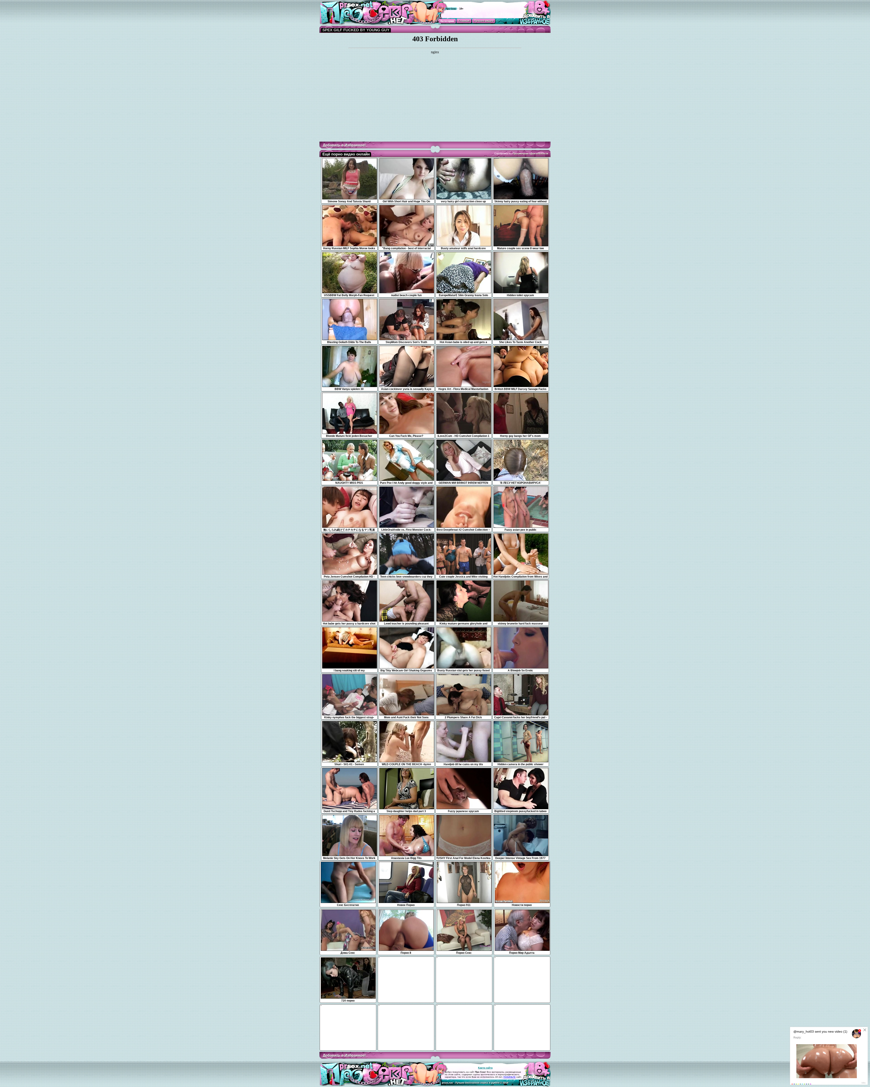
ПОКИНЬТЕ (509, 1077)
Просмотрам (520, 153)
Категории (447, 21)
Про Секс (451, 8)
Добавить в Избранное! (344, 145)
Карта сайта (485, 1067)
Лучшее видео (483, 20)
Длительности (539, 153)
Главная (463, 20)
